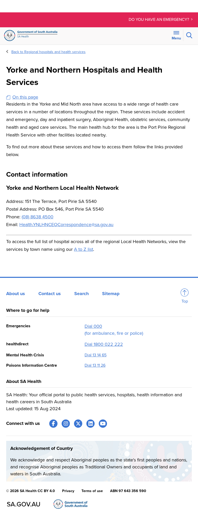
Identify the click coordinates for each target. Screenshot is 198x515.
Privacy (68, 491)
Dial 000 (93, 326)
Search (81, 293)
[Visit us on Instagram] (66, 423)
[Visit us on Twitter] (78, 423)
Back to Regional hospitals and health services (48, 52)
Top (185, 301)
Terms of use (92, 491)
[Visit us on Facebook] (53, 423)
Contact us (49, 293)
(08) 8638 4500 (37, 217)
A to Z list (83, 249)
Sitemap (111, 293)
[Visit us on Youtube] (103, 423)
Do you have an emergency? (159, 19)
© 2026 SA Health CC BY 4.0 (30, 491)
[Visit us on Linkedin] (90, 423)
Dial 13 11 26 (95, 365)
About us (15, 293)
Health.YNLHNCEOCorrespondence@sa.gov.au (66, 224)
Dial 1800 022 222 (104, 344)
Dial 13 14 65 (95, 355)
